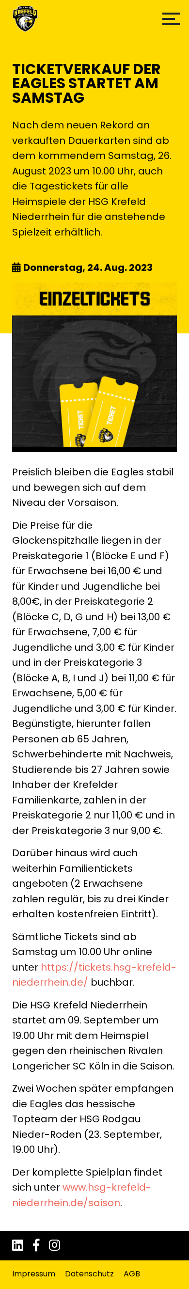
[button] (171, 19)
